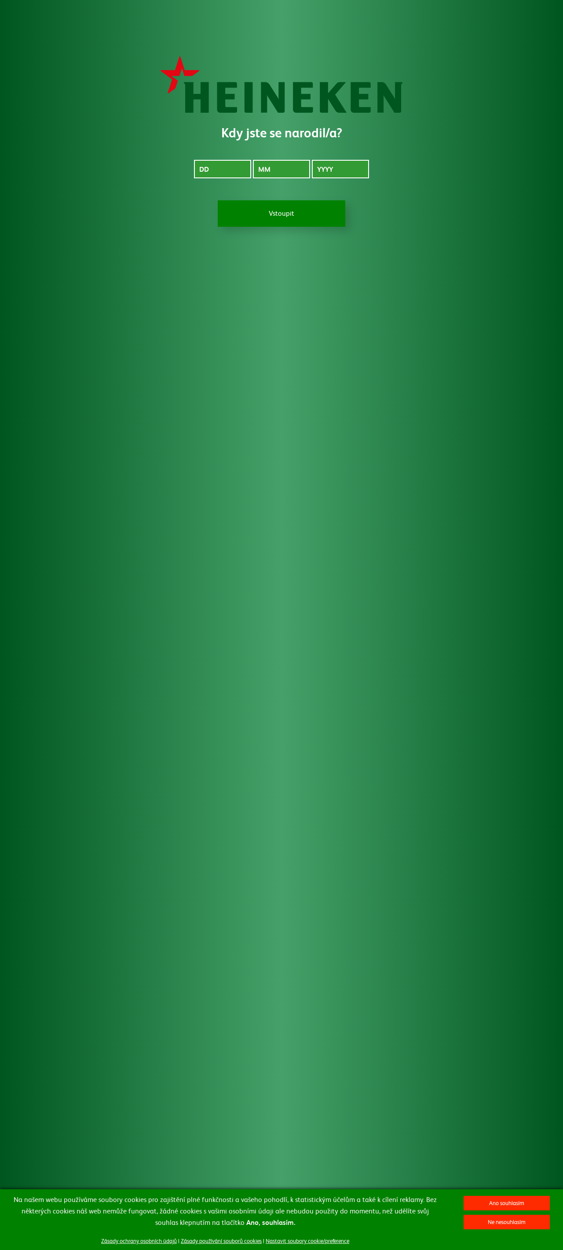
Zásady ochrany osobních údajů (139, 1240)
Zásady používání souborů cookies (221, 1240)
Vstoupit (281, 213)
